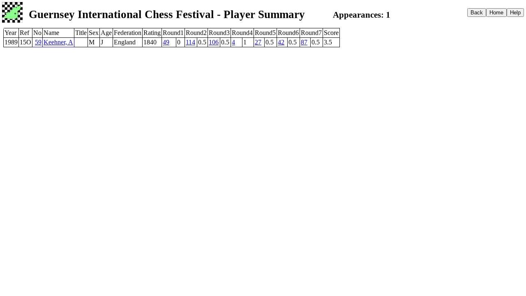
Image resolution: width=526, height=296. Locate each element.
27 (258, 42)
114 (190, 42)
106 (214, 42)
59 (38, 42)
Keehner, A (58, 42)
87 (304, 42)
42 (281, 42)
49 (166, 42)
